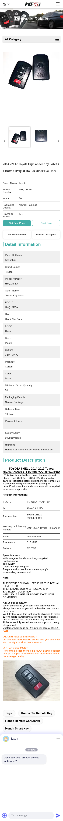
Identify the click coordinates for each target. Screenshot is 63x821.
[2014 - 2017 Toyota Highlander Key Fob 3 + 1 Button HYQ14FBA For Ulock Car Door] (31, 87)
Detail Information (17, 234)
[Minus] (58, 739)
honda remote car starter (22, 720)
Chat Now (46, 223)
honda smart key (17, 728)
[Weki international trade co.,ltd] (32, 4)
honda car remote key (36, 713)
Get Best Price (17, 223)
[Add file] (4, 815)
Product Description (46, 234)
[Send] (58, 815)
